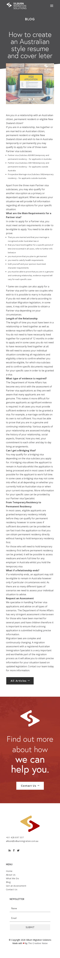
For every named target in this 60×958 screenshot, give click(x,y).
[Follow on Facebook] (14, 850)
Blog (8, 882)
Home (9, 871)
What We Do (12, 878)
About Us (10, 874)
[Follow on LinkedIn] (9, 850)
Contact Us (28, 785)
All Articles (18, 680)
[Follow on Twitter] (18, 850)
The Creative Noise (38, 943)
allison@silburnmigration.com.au (22, 841)
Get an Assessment (16, 885)
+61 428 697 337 (15, 837)
